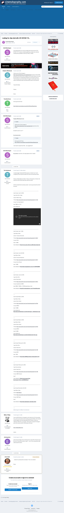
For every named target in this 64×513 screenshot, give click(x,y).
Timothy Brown (7, 99)
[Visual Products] (53, 41)
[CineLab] (53, 55)
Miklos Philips (7, 415)
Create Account (59, 2)
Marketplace (13, 9)
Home (2, 9)
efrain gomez (7, 437)
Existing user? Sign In (48, 2)
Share (29, 42)
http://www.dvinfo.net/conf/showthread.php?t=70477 (27, 259)
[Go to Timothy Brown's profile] (7, 103)
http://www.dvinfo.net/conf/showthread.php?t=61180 (27, 349)
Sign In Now (30, 488)
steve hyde (7, 456)
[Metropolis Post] (53, 73)
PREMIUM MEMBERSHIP (53, 96)
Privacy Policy (27, 508)
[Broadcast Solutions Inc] (53, 68)
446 (8, 468)
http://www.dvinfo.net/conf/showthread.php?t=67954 (27, 303)
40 (7, 109)
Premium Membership (39, 9)
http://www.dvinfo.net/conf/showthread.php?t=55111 (27, 394)
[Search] (61, 7)
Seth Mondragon (10, 41)
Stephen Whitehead (7, 70)
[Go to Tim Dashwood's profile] (7, 175)
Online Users (30, 9)
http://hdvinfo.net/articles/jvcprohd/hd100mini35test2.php (25, 106)
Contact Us (33, 508)
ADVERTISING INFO (53, 98)
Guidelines (24, 9)
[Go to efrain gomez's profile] (7, 441)
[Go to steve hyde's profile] (7, 461)
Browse (3, 6)
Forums (7, 9)
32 (7, 181)
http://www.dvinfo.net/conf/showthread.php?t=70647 (27, 238)
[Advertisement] (32, 20)
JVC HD (13, 42)
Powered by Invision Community (32, 511)
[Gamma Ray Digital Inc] (53, 62)
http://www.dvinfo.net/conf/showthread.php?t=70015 (27, 281)
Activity (8, 6)
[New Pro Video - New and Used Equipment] (53, 78)
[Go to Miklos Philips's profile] (7, 419)
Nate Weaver (19, 392)
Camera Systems (15, 6)
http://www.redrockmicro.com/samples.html (22, 74)
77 (7, 58)
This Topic (57, 6)
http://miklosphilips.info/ (18, 427)
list (18, 172)
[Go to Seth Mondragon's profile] (3, 42)
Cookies (38, 508)
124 (8, 81)
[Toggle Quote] (15, 121)
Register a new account (12, 489)
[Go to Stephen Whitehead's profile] (7, 75)
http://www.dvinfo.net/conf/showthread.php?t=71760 (27, 199)
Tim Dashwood (7, 170)
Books (19, 9)
